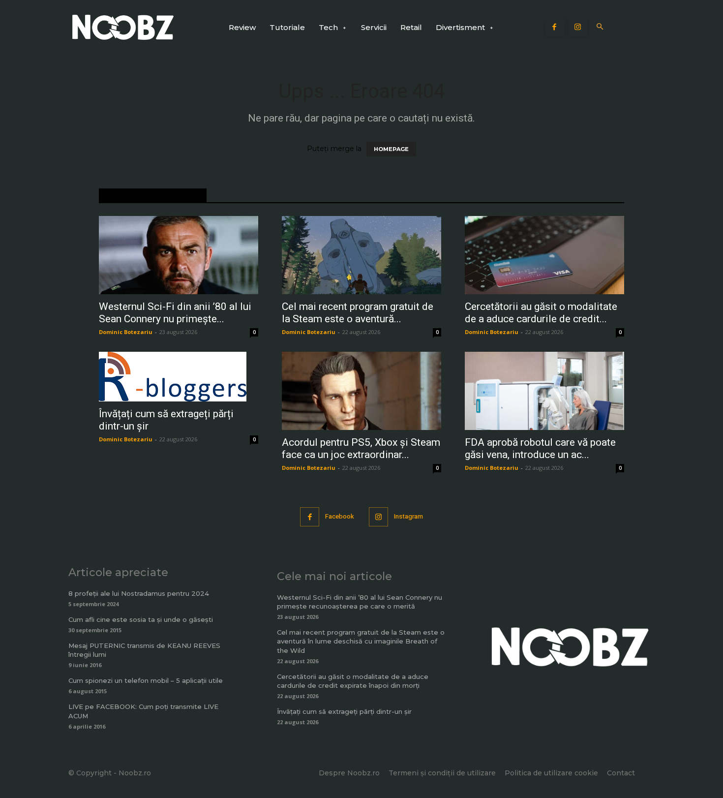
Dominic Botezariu (125, 332)
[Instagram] (578, 27)
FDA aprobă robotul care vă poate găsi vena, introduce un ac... (540, 448)
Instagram (408, 516)
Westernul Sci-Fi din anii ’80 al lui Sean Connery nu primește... (175, 313)
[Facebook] (554, 27)
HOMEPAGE (391, 149)
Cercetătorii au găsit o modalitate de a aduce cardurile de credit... (541, 313)
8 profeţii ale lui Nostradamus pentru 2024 (138, 593)
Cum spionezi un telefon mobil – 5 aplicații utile (145, 680)
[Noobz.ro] (123, 27)
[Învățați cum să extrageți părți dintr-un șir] (178, 376)
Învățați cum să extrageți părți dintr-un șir (344, 711)
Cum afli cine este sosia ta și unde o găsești (140, 619)
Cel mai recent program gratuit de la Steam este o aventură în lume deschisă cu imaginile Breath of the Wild (361, 641)
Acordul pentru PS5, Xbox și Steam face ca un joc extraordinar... (361, 448)
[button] (600, 27)
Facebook (339, 516)
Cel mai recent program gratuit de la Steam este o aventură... (357, 313)
